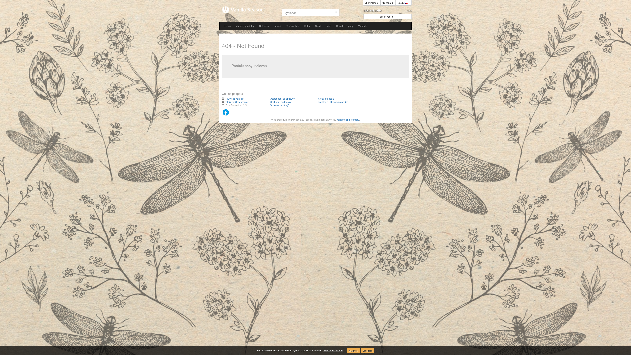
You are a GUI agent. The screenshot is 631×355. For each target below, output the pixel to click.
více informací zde (333, 350)
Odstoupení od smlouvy (282, 98)
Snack (318, 26)
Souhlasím (367, 350)
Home (227, 26)
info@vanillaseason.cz (237, 102)
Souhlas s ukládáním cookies (333, 102)
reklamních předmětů (348, 119)
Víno (329, 26)
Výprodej (362, 26)
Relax (307, 26)
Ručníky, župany (344, 26)
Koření (277, 26)
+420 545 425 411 (235, 98)
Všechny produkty (245, 26)
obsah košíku (387, 16)
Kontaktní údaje (326, 98)
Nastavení (353, 350)
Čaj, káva (264, 26)
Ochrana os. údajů (279, 105)
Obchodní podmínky (280, 102)
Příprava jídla (292, 26)
